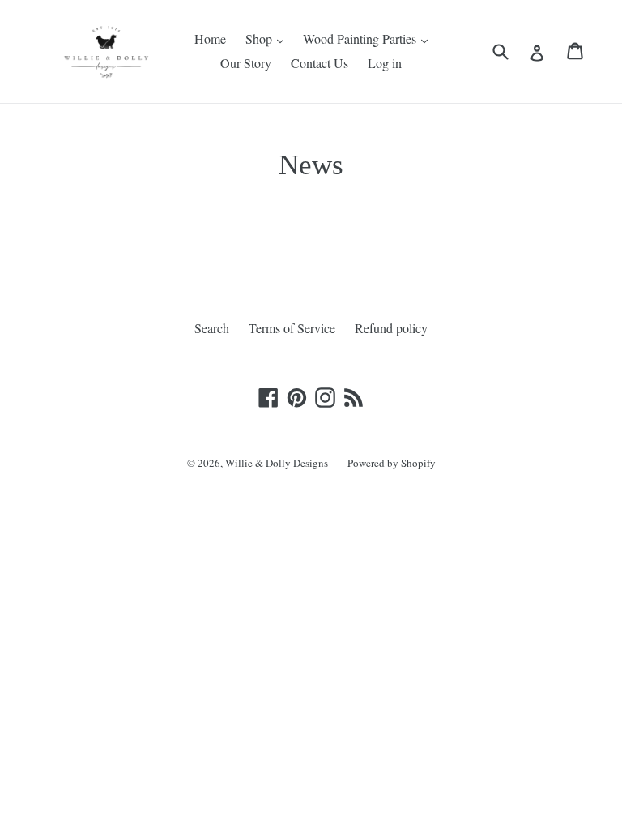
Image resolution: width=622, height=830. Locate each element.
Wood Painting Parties (361, 38)
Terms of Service (292, 327)
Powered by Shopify (391, 463)
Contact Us (319, 62)
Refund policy (391, 327)
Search (211, 327)
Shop (260, 38)
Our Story (245, 62)
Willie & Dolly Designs (276, 463)
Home (210, 38)
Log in (385, 62)
